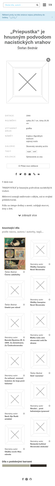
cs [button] (50, 5)
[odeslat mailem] (30, 174)
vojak (29, 152)
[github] (31, 479)
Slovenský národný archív (37, 146)
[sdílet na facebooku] (16, 174)
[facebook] (23, 479)
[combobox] (21, 5)
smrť (34, 152)
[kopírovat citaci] (38, 174)
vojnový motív (32, 141)
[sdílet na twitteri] (20, 174)
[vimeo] (27, 479)
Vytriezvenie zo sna (34, 157)
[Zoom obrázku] (27, 82)
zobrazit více (29, 215)
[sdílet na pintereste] (25, 174)
